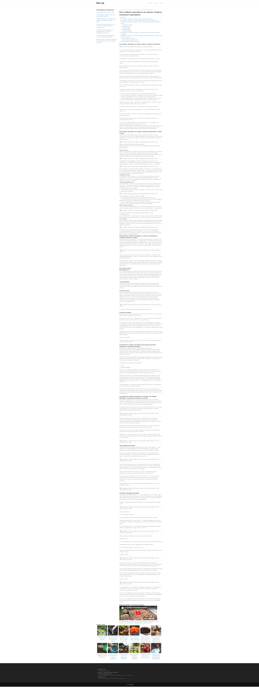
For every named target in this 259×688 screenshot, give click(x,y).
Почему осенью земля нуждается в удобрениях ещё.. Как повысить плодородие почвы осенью (104, 31)
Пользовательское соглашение (110, 672)
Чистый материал (126, 28)
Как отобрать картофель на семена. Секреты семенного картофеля (136, 19)
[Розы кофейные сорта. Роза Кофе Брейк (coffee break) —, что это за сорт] (135, 635)
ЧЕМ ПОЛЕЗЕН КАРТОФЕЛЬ (128, 38)
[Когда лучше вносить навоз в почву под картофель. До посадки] (113, 635)
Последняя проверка (127, 31)
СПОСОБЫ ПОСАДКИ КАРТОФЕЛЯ (130, 40)
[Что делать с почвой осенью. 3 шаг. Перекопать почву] (145, 652)
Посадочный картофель (140, 621)
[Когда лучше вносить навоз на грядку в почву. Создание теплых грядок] (124, 635)
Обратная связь (101, 676)
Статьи (161, 3)
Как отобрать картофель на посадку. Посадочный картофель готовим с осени (139, 20)
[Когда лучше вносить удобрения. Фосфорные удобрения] (135, 652)
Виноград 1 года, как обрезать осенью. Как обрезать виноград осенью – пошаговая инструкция (106, 41)
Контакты (100, 672)
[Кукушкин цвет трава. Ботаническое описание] (102, 635)
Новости (156, 3)
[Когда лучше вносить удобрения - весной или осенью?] (102, 652)
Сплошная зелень (126, 29)
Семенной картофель (130, 621)
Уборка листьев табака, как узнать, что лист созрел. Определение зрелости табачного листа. (105, 26)
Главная (150, 3)
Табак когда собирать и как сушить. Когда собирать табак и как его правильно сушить (106, 20)
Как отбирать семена (127, 25)
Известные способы (147, 622)
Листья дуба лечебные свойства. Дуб (105, 12)
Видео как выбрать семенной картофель (130, 41)
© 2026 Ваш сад (101, 669)
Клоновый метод (126, 26)
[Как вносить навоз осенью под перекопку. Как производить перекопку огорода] (124, 652)
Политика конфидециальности (105, 673)
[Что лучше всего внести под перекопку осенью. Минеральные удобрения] (113, 652)
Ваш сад (100, 3)
